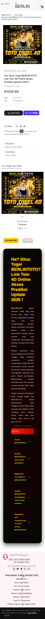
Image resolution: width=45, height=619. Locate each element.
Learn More (32, 613)
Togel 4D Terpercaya (21, 600)
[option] (22, 201)
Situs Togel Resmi (21, 583)
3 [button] (22, 228)
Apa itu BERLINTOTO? (20, 441)
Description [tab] (11, 240)
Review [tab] (27, 240)
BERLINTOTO (6, 15)
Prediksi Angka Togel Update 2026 (21, 604)
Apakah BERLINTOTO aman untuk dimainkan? (19, 458)
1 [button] (17, 228)
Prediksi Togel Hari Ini (21, 590)
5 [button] (27, 228)
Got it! (7, 615)
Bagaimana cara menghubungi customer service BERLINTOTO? (20, 522)
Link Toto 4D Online (21, 586)
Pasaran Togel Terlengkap (21, 593)
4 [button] (24, 228)
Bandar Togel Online (21, 597)
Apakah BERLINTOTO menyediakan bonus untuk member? (19, 497)
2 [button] (20, 228)
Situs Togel (18, 15)
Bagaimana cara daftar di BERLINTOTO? (20, 477)
